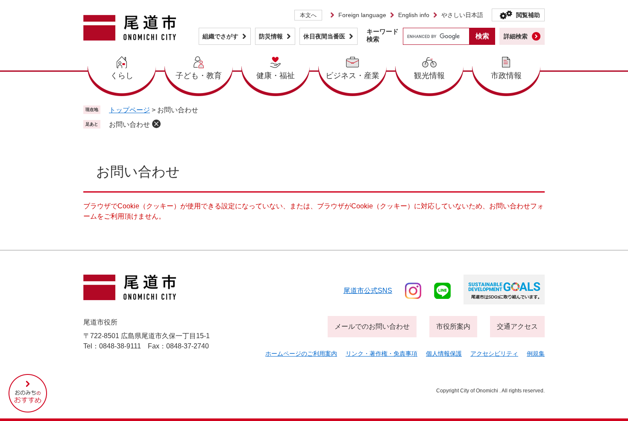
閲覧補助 (528, 15)
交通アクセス (517, 326)
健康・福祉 (275, 75)
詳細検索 (516, 36)
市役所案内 (453, 326)
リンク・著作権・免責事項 (381, 353)
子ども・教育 (199, 75)
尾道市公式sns (367, 290)
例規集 (536, 353)
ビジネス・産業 (352, 75)
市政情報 (506, 75)
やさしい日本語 (462, 15)
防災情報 (271, 36)
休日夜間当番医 (324, 36)
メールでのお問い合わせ (372, 326)
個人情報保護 (444, 353)
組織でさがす (220, 36)
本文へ (308, 15)
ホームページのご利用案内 (301, 353)
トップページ (129, 110)
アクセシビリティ (494, 353)
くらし (121, 75)
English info (413, 15)
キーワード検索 (383, 35)
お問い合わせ (129, 124)
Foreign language (362, 15)
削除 (156, 124)
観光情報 (429, 75)
